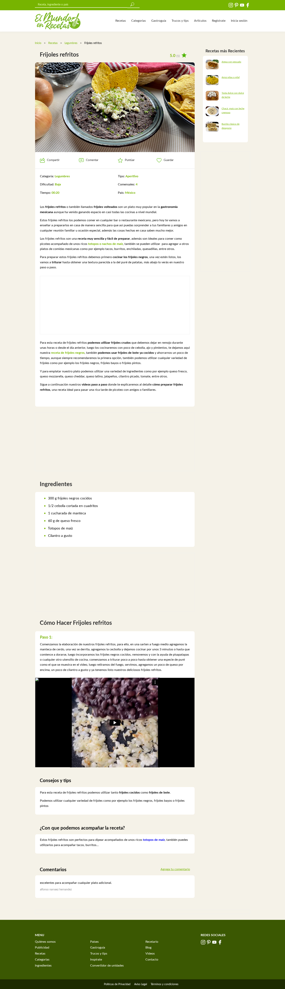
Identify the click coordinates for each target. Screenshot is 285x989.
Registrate (218, 20)
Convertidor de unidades (107, 965)
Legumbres (71, 43)
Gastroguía (158, 20)
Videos (150, 953)
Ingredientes (43, 965)
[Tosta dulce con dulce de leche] (212, 95)
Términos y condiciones (164, 984)
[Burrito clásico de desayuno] (212, 126)
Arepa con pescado (231, 62)
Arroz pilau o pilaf (231, 77)
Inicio (38, 43)
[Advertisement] (115, 305)
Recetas (120, 20)
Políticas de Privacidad (117, 984)
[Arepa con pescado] (212, 64)
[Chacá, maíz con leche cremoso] (212, 111)
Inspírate (96, 959)
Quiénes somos (45, 941)
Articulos (200, 20)
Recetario (151, 941)
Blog (148, 947)
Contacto (151, 959)
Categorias (138, 20)
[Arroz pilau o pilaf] (212, 80)
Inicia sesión (239, 20)
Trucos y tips (180, 20)
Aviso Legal (140, 984)
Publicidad (42, 947)
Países (94, 941)
